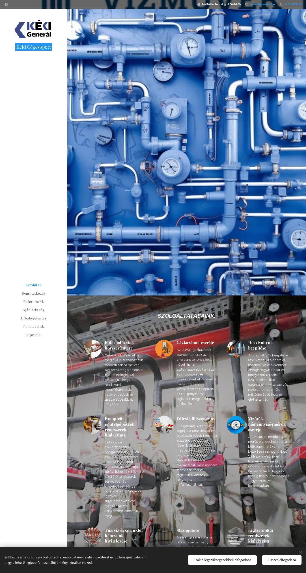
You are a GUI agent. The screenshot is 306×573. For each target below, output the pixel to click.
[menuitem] (33, 285)
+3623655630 (293, 4)
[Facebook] (6, 4)
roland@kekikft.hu (262, 4)
